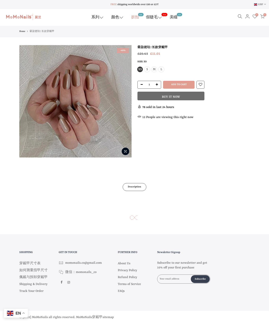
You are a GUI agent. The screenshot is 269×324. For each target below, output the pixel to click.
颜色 (115, 17)
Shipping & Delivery (33, 284)
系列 (95, 17)
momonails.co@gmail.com (83, 263)
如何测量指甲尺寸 (33, 270)
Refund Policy (127, 277)
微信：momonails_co (80, 272)
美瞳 (175, 17)
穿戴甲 (97, 317)
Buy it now (171, 97)
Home (22, 31)
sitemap (108, 317)
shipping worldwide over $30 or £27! (134, 4)
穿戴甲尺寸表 (30, 263)
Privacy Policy (127, 270)
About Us (124, 263)
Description (134, 186)
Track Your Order (31, 291)
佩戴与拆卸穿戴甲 (33, 277)
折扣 (136, 17)
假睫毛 (156, 17)
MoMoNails (84, 317)
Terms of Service (129, 284)
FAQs (121, 291)
